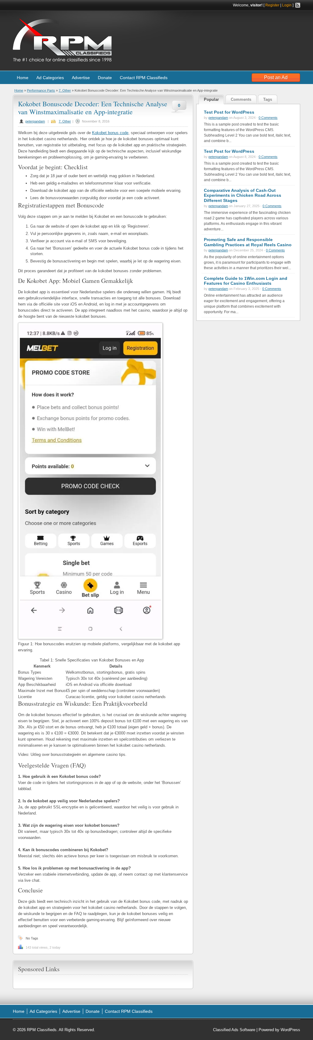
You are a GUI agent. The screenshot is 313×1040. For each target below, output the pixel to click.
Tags (267, 99)
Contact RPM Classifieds (144, 77)
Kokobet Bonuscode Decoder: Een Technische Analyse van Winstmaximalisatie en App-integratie (92, 107)
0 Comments (268, 117)
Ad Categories (50, 77)
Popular (211, 99)
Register (272, 5)
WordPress (290, 1029)
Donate (105, 77)
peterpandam (35, 121)
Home (22, 77)
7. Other (65, 90)
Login (287, 5)
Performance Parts (41, 90)
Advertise (81, 77)
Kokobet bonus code (110, 132)
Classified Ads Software (234, 1029)
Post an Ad (276, 77)
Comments (241, 99)
